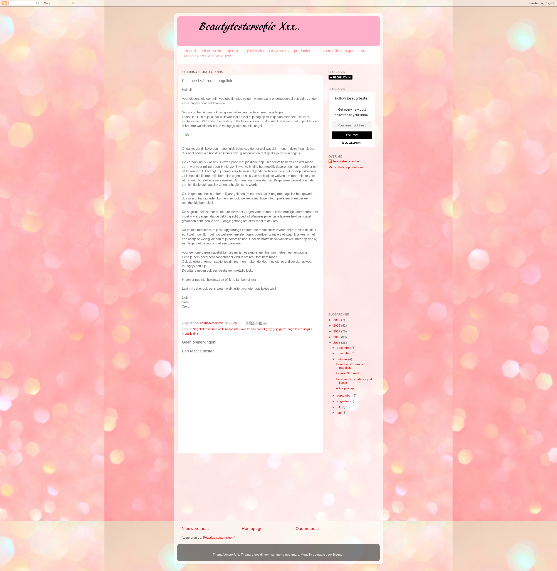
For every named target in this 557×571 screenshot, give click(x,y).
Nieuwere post (195, 528)
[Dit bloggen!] (252, 323)
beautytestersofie (346, 161)
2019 (337, 320)
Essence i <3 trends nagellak (349, 366)
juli (339, 407)
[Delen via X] (257, 323)
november (344, 353)
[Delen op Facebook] (261, 323)
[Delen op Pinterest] (265, 323)
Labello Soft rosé (347, 373)
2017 (337, 331)
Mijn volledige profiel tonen (347, 167)
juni (339, 412)
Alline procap (345, 388)
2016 (337, 337)
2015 (337, 342)
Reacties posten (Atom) (219, 537)
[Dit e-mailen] (248, 323)
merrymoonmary (287, 554)
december (344, 347)
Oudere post (307, 528)
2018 (337, 325)
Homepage (252, 528)
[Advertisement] (250, 489)
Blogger (338, 554)
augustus (343, 401)
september (344, 395)
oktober (342, 359)
